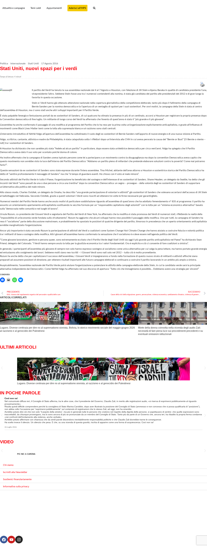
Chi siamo (8, 465)
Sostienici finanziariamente (17, 479)
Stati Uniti (33, 63)
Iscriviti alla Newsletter (15, 472)
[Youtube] (11, 539)
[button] (2, 368)
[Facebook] (4, 539)
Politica (4, 63)
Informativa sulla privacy (16, 486)
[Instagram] (19, 539)
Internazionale (17, 63)
